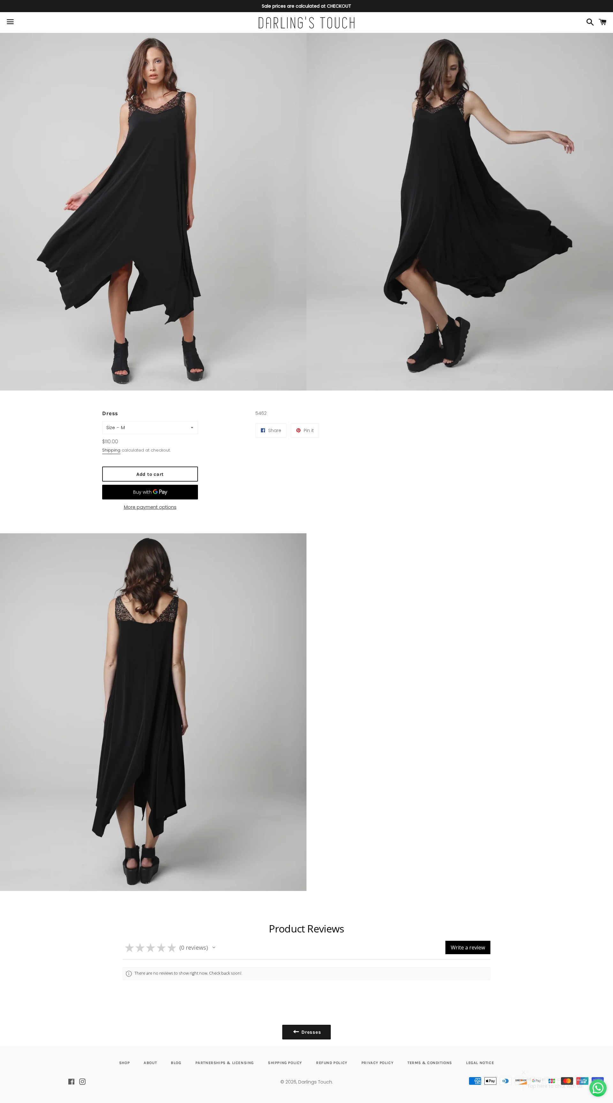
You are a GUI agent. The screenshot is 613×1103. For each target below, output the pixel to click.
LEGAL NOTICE (480, 1063)
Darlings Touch (315, 1082)
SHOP (124, 1063)
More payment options (150, 507)
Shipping (111, 450)
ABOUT (150, 1063)
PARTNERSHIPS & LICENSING (224, 1063)
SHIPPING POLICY (285, 1063)
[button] (214, 947)
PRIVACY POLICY (377, 1063)
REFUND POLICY (331, 1063)
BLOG (176, 1063)
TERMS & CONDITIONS (429, 1063)
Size (110, 427)
